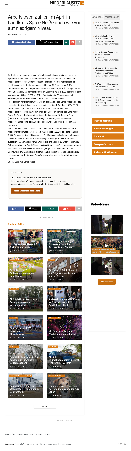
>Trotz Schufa (19, 444)
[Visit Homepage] (67, 3)
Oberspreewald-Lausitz (20, 376)
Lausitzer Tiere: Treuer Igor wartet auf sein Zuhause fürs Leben (64, 389)
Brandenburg (16, 231)
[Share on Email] (72, 42)
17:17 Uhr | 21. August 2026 (108, 76)
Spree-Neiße (54, 231)
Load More (44, 406)
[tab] (97, 17)
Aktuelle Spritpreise (105, 152)
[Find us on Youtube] (125, 444)
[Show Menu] (6, 3)
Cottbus (14, 318)
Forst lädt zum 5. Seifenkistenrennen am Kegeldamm (22, 273)
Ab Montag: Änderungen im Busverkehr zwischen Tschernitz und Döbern (63, 244)
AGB (48, 434)
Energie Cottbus (103, 144)
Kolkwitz (14, 289)
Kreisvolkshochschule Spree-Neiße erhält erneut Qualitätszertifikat (64, 302)
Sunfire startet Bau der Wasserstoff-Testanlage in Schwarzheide (24, 389)
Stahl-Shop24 (41, 444)
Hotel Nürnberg (66, 444)
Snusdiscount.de (53, 444)
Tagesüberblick (103, 120)
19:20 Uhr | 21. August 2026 (108, 28)
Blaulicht (14, 347)
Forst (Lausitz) (17, 260)
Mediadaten (28, 434)
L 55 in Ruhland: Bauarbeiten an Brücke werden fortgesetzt (106, 54)
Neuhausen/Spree (56, 376)
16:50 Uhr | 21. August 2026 (108, 89)
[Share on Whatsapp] (66, 42)
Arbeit (51, 260)
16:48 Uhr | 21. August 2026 (108, 105)
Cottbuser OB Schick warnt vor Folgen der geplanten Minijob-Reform (63, 273)
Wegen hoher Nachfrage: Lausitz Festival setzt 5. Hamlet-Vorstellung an (105, 38)
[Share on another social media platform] (79, 42)
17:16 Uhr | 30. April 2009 (17, 34)
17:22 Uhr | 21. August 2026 (108, 60)
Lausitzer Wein (31, 444)
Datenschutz (39, 434)
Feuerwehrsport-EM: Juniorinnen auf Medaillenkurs (21, 331)
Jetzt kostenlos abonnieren (27, 191)
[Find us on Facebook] (117, 444)
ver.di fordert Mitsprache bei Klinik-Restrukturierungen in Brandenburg (106, 100)
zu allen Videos (107, 282)
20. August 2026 (56, 338)
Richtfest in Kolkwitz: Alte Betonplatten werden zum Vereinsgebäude (23, 302)
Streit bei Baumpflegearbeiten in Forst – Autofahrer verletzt (64, 360)
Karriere (8, 434)
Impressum (17, 434)
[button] (107, 224)
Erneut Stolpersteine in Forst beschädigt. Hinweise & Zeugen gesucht (25, 360)
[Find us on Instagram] (121, 444)
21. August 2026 (17, 251)
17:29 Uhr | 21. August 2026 (108, 44)
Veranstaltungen (103, 128)
